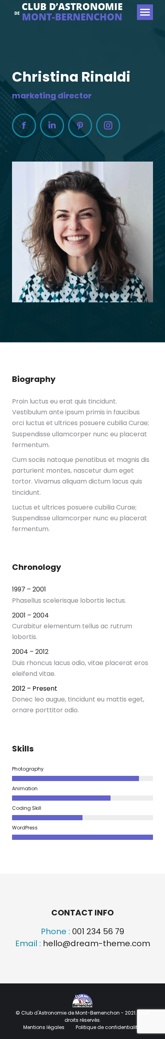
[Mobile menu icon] (145, 12)
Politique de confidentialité (108, 1027)
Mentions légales (44, 1027)
